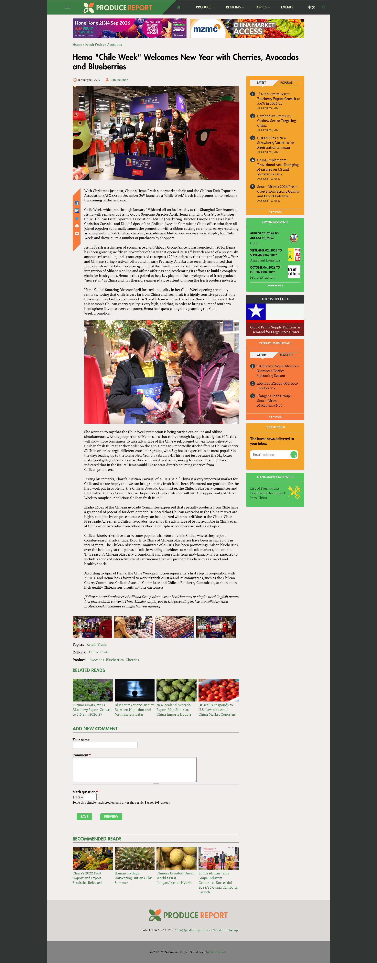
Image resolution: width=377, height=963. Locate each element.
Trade (102, 644)
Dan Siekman (119, 80)
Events (287, 7)
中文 (311, 7)
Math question (85, 791)
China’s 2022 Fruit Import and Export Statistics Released (87, 878)
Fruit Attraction (262, 277)
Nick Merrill (218, 952)
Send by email (77, 233)
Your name (81, 739)
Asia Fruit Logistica (265, 260)
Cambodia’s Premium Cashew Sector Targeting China (276, 120)
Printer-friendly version (77, 226)
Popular (286, 82)
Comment (82, 755)
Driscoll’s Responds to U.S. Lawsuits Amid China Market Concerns (217, 709)
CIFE (254, 243)
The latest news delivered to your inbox (272, 441)
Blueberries (115, 659)
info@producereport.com (193, 930)
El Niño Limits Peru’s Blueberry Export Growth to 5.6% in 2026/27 (92, 709)
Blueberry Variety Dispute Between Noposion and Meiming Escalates (135, 709)
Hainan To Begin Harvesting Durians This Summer (134, 878)
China (93, 652)
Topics (260, 7)
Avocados (114, 44)
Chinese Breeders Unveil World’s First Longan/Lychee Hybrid (175, 878)
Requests (286, 355)
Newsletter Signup (225, 930)
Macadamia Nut (269, 405)
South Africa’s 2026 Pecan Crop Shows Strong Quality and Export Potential (278, 191)
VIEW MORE (275, 212)
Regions (233, 7)
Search (323, 7)
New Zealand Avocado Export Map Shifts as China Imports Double (173, 709)
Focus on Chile (275, 299)
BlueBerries (266, 388)
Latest (261, 82)
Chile (104, 652)
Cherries (132, 659)
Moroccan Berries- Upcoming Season (271, 373)
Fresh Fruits (94, 44)
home (179, 7)
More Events (275, 285)
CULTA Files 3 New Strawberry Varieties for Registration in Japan (275, 142)
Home (77, 44)
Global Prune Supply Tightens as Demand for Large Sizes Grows (275, 329)
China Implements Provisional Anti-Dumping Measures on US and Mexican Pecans (278, 166)
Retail (91, 644)
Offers (261, 355)
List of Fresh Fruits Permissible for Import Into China (267, 493)
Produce (203, 7)
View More (275, 417)
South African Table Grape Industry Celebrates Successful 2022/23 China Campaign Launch (218, 882)
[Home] (117, 8)
